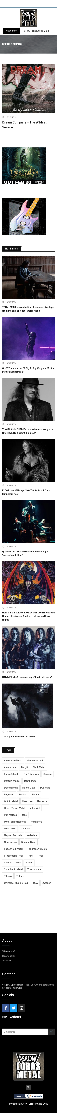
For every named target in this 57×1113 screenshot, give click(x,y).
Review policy (8, 956)
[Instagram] (21, 1008)
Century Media (12, 781)
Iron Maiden (10, 815)
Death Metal (30, 781)
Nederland (32, 835)
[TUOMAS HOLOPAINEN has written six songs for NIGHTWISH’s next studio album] (28, 399)
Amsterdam (10, 767)
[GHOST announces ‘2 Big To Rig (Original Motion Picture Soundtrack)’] (28, 338)
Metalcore (36, 821)
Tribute (20, 876)
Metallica (25, 828)
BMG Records (31, 774)
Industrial (35, 808)
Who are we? (8, 951)
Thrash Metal (34, 869)
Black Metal (39, 767)
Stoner (29, 862)
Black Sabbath (11, 774)
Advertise (6, 960)
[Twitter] (13, 1008)
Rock (40, 855)
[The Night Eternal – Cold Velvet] (28, 706)
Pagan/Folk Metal (13, 849)
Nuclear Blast (28, 842)
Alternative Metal (13, 760)
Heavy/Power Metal (14, 808)
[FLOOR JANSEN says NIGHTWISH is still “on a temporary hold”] (28, 461)
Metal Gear (10, 828)
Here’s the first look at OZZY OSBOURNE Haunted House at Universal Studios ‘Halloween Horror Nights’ (28, 616)
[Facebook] (6, 1008)
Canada (47, 774)
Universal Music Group (16, 883)
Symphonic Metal (13, 869)
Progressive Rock (13, 855)
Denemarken (11, 787)
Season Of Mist (12, 862)
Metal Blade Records (15, 821)
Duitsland (45, 787)
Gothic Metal (11, 801)
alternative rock (35, 760)
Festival (23, 794)
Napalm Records (13, 835)
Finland (35, 794)
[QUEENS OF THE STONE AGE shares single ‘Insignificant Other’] (28, 522)
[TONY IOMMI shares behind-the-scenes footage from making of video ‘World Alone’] (28, 277)
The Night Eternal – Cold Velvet (18, 736)
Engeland (9, 794)
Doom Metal (29, 787)
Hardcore (27, 801)
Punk (30, 855)
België (24, 767)
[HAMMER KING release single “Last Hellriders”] (28, 647)
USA (35, 883)
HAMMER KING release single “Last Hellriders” (27, 677)
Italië (24, 815)
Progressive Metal (37, 849)
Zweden (46, 883)
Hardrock (42, 801)
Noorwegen (10, 842)
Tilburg (8, 876)
